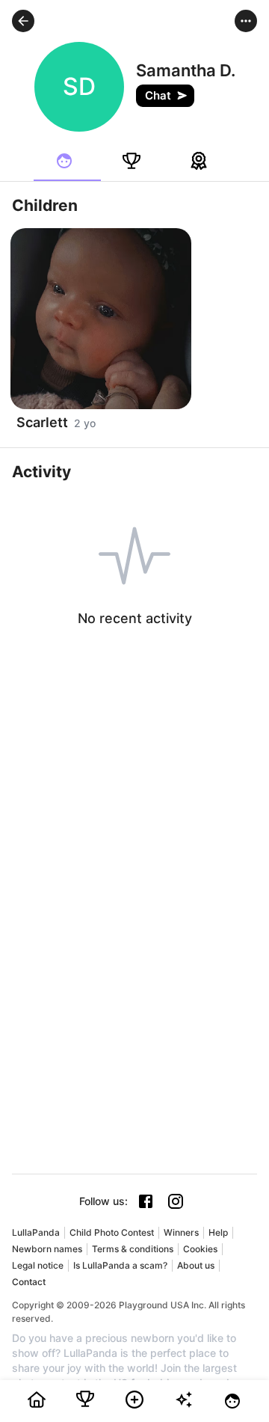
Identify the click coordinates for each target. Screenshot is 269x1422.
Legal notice (38, 1265)
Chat (158, 95)
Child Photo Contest (111, 1232)
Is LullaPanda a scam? (120, 1265)
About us (195, 1265)
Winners (181, 1232)
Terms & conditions (132, 1248)
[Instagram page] (176, 1201)
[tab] (67, 161)
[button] (23, 21)
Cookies (200, 1248)
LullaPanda (36, 1232)
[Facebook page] (146, 1201)
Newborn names (47, 1248)
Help (218, 1232)
